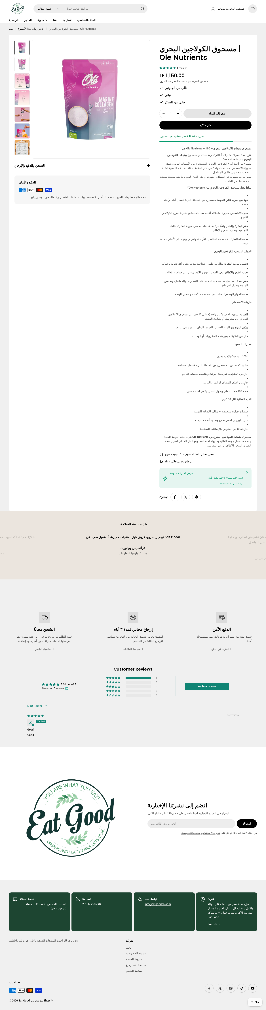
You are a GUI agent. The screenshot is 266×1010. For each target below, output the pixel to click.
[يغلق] (247, 472)
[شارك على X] (185, 497)
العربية (12, 982)
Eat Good (24, 1000)
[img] (35, 716)
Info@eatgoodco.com (158, 904)
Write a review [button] (207, 686)
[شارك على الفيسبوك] (174, 497)
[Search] (142, 9)
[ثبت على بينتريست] (196, 497)
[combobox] (90, 8)
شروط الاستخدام (211, 832)
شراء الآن (205, 125)
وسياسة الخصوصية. (191, 832)
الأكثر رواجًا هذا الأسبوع (31, 28)
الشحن (175, 81)
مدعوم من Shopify (42, 1000)
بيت (11, 28)
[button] (168, 68)
